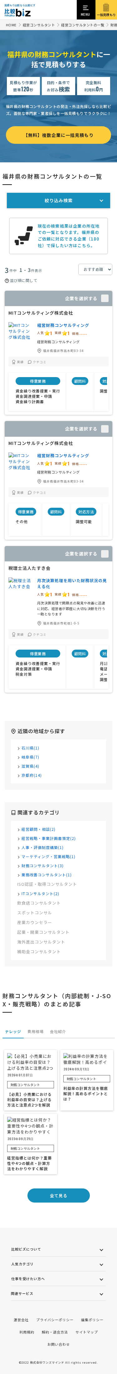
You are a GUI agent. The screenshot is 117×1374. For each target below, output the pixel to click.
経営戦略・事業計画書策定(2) (49, 838)
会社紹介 (58, 1031)
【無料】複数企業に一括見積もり (58, 135)
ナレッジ (13, 1031)
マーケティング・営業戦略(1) (49, 856)
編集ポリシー (92, 1319)
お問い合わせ (58, 1344)
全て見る (58, 1195)
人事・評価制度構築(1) (43, 847)
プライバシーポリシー (55, 1319)
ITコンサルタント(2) (40, 893)
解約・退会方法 (55, 1331)
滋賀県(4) (30, 766)
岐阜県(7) (30, 757)
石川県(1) (30, 747)
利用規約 (26, 1331)
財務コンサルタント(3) (43, 865)
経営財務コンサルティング (63, 325)
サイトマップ (87, 1331)
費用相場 (35, 1031)
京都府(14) (32, 775)
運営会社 (21, 1319)
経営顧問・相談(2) (39, 829)
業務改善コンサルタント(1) (47, 874)
